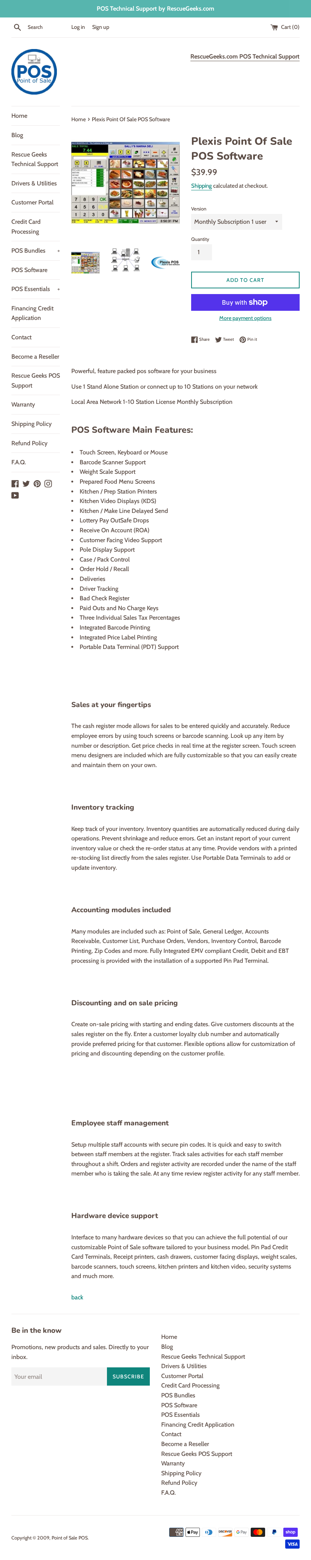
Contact (21, 337)
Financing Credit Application (32, 313)
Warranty (23, 404)
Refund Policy (29, 443)
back (77, 1297)
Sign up (100, 27)
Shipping (201, 185)
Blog (17, 135)
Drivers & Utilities (34, 183)
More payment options (245, 318)
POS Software (29, 270)
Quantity (200, 239)
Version (198, 209)
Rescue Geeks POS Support (35, 380)
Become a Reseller (35, 356)
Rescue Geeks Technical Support (34, 159)
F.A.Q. (18, 462)
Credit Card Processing (26, 226)
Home (19, 115)
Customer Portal (32, 202)
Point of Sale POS (70, 1538)
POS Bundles (35, 250)
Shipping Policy (31, 423)
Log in (78, 27)
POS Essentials (35, 289)
